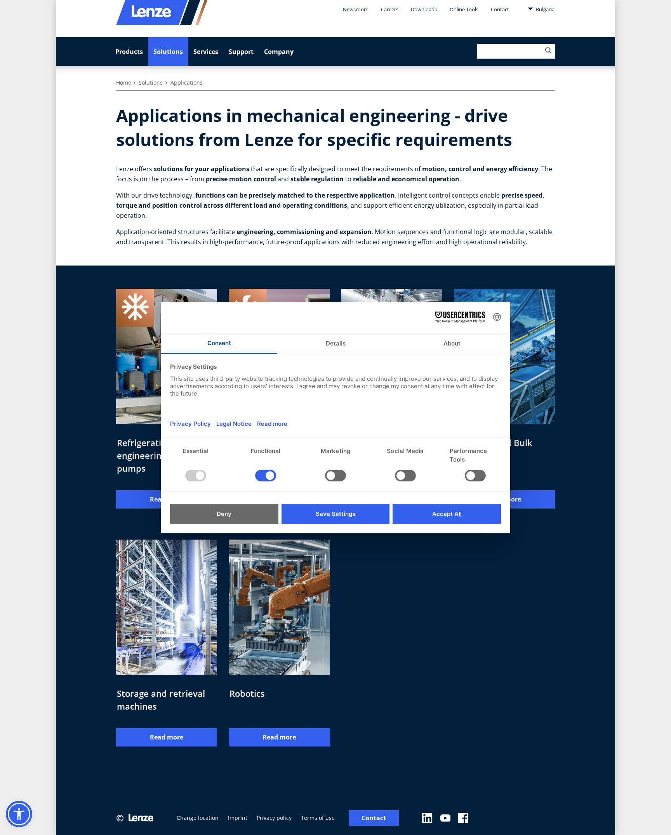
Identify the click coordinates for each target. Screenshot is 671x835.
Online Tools (464, 9)
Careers (389, 9)
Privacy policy (274, 817)
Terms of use (318, 817)
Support (241, 51)
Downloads (424, 9)
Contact (500, 9)
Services (205, 51)
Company (279, 51)
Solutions (168, 51)
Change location (198, 817)
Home (123, 82)
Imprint (237, 817)
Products (129, 51)
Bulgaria (545, 9)
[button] (19, 814)
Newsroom (356, 9)
